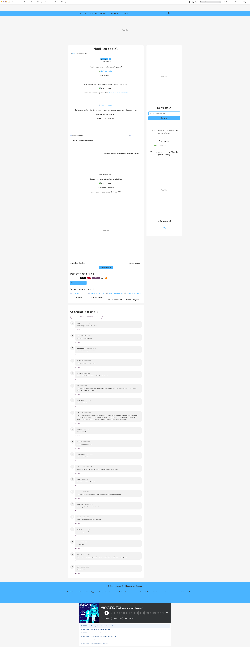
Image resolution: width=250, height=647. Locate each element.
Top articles (108, 592)
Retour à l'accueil (106, 267)
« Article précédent (77, 263)
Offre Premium (157, 592)
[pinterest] (196, 2)
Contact (124, 13)
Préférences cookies (186, 592)
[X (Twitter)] (193, 2)
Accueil (83, 13)
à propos (130, 618)
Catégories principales (98, 13)
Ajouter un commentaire (86, 316)
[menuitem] (83, 13)
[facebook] (189, 2)
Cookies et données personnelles (170, 592)
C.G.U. (131, 592)
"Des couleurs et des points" (118, 93)
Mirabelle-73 (168, 130)
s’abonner (107, 618)
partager (119, 618)
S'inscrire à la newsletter (78, 283)
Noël (73, 53)
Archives (114, 13)
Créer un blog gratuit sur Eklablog (94, 592)
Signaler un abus (123, 592)
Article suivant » (135, 263)
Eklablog (139, 586)
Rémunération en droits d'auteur (143, 592)
